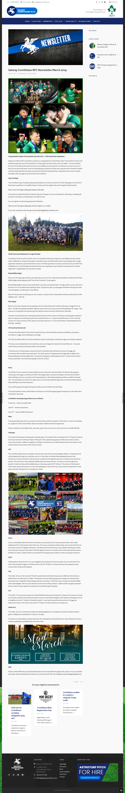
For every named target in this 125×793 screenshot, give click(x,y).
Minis (61, 769)
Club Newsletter (22, 73)
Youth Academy (65, 772)
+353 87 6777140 (41, 775)
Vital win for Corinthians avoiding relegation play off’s (18, 713)
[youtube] (105, 2)
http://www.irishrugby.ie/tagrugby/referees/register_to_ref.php (29, 206)
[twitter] (100, 2)
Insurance (63, 767)
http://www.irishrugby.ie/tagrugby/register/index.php (26, 190)
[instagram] (102, 2)
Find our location (26, 2)
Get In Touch (114, 2)
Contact (62, 777)
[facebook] (97, 2)
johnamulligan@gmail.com (73, 674)
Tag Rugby (63, 764)
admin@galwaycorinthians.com (42, 2)
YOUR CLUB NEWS (31, 73)
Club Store (63, 774)
